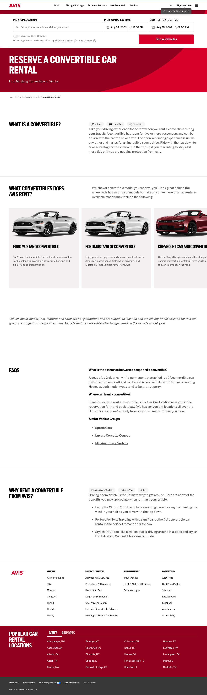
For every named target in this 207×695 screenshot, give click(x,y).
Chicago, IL (91, 660)
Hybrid (50, 602)
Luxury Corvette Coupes (112, 435)
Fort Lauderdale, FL (134, 660)
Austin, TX (52, 660)
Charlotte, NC (92, 654)
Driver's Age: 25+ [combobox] (21, 40)
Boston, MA (53, 667)
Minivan (51, 590)
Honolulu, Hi (130, 667)
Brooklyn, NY (92, 641)
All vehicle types (55, 577)
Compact (51, 596)
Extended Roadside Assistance (101, 609)
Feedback (167, 602)
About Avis (167, 577)
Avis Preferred (117, 5)
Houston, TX (169, 641)
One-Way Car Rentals (96, 602)
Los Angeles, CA (171, 654)
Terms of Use (93, 688)
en (171, 5)
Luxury (50, 615)
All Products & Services (97, 577)
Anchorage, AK (54, 647)
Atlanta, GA (53, 654)
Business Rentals (96, 5)
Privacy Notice (47, 688)
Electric (51, 609)
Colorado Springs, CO (96, 667)
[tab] (54, 633)
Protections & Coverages (98, 584)
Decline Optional (167, 684)
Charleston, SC (93, 647)
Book (57, 5)
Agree (190, 684)
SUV (49, 584)
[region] (103, 683)
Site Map (166, 590)
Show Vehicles (166, 39)
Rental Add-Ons (93, 590)
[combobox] (60, 27)
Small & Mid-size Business (137, 584)
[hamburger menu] (196, 5)
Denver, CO (130, 654)
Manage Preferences (142, 684)
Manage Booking (74, 5)
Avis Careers (168, 609)
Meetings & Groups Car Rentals (101, 615)
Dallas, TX (129, 647)
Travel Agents (131, 577)
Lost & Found (169, 596)
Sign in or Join (184, 5)
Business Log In (132, 590)
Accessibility (168, 615)
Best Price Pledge (171, 584)
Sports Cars (103, 428)
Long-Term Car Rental (96, 596)
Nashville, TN (169, 667)
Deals (133, 5)
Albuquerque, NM (56, 641)
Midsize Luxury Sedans (111, 443)
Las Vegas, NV (170, 647)
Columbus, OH (131, 641)
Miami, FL (168, 660)
